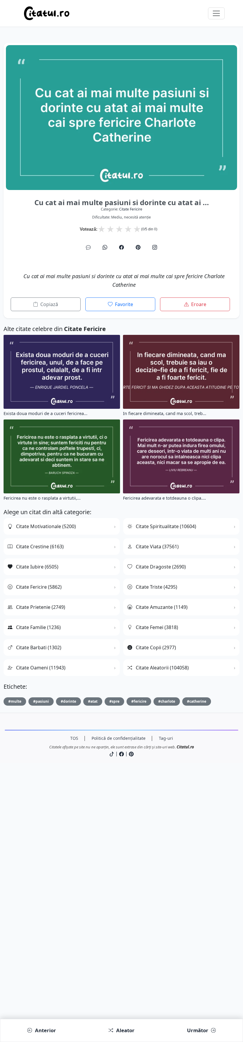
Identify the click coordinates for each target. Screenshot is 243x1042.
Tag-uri (166, 738)
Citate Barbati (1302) (38, 647)
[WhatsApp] (104, 247)
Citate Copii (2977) (156, 647)
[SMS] (88, 247)
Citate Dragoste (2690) (161, 566)
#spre (114, 701)
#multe (14, 701)
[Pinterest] (138, 247)
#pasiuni (41, 701)
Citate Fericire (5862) (39, 587)
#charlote (166, 701)
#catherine (196, 701)
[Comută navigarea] (216, 13)
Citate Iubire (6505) (37, 566)
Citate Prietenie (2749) (40, 607)
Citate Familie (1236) (38, 627)
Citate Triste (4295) (156, 587)
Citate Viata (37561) (157, 546)
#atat (92, 701)
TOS (74, 738)
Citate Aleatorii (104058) (162, 667)
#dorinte (68, 701)
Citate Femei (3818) (157, 627)
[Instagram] (154, 247)
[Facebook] (121, 247)
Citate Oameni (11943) (40, 667)
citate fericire (130, 209)
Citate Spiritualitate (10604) (166, 526)
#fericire (138, 701)
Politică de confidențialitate (119, 738)
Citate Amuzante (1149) (162, 607)
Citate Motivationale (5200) (46, 526)
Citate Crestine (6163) (40, 546)
